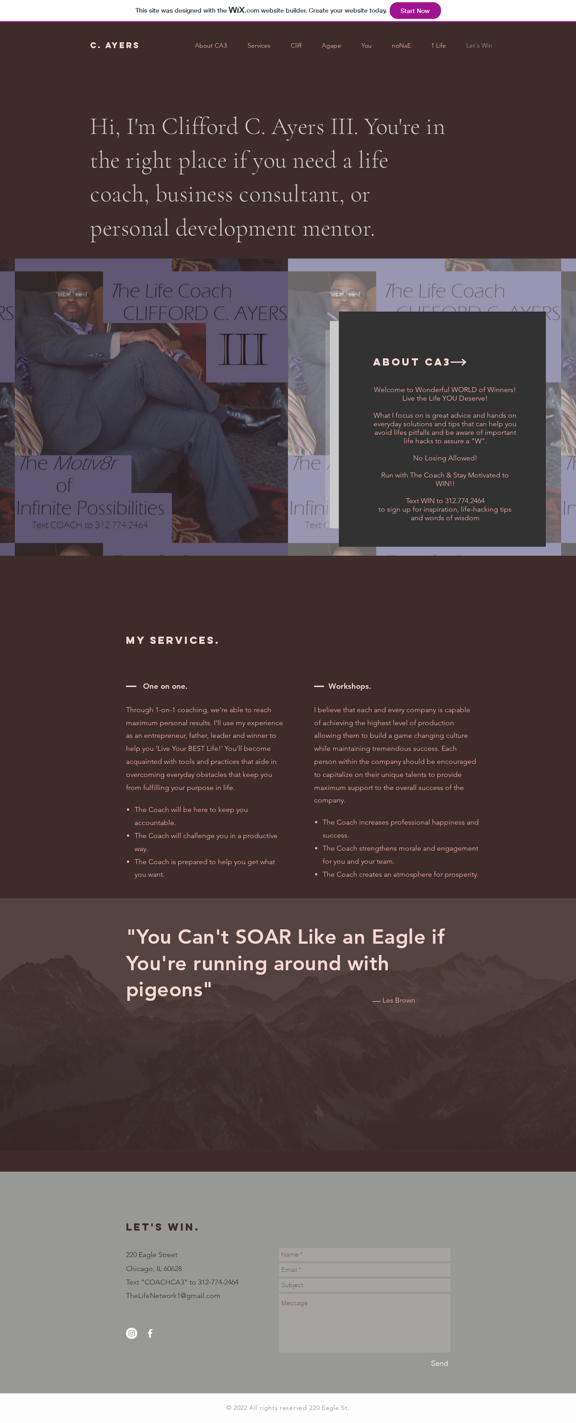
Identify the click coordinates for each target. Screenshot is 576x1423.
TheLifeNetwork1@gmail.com (173, 1295)
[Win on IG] (131, 1333)
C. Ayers (115, 45)
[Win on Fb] (150, 1333)
